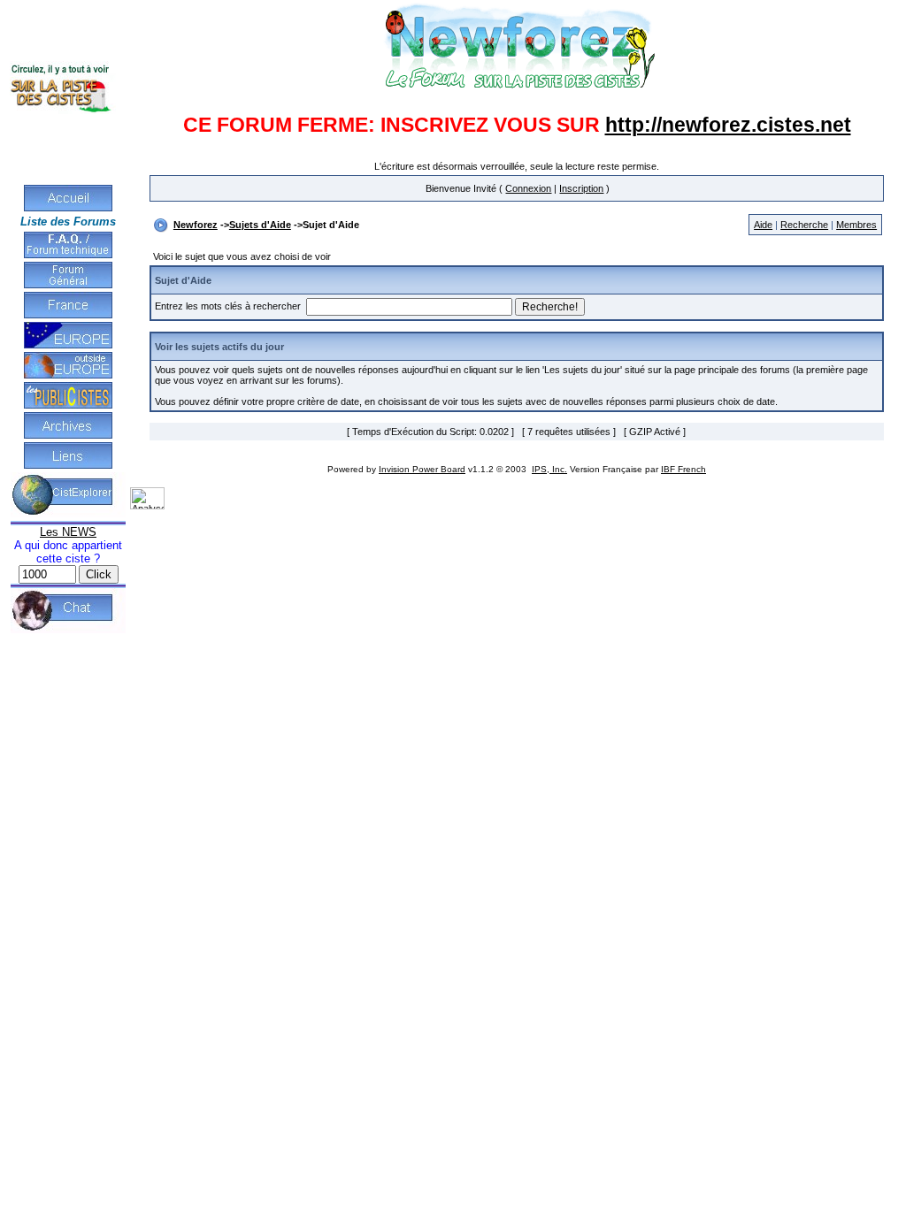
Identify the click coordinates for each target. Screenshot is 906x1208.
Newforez (195, 224)
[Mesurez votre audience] (147, 506)
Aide (763, 224)
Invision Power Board (422, 469)
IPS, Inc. (549, 469)
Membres (856, 224)
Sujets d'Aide (260, 224)
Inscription (581, 188)
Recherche (804, 224)
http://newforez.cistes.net (728, 124)
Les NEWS (68, 532)
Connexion (528, 188)
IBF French (683, 469)
